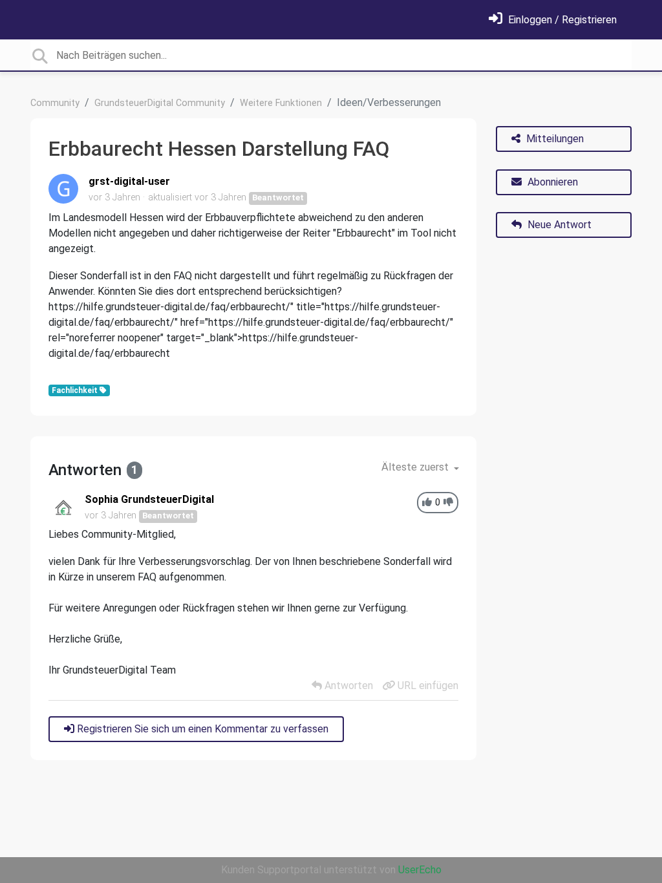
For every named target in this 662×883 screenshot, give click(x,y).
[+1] (427, 502)
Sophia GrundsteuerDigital (149, 499)
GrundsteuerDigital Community (159, 103)
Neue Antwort (558, 224)
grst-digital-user (129, 181)
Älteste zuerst (416, 467)
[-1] (448, 502)
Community (55, 103)
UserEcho (420, 870)
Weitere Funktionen (281, 103)
